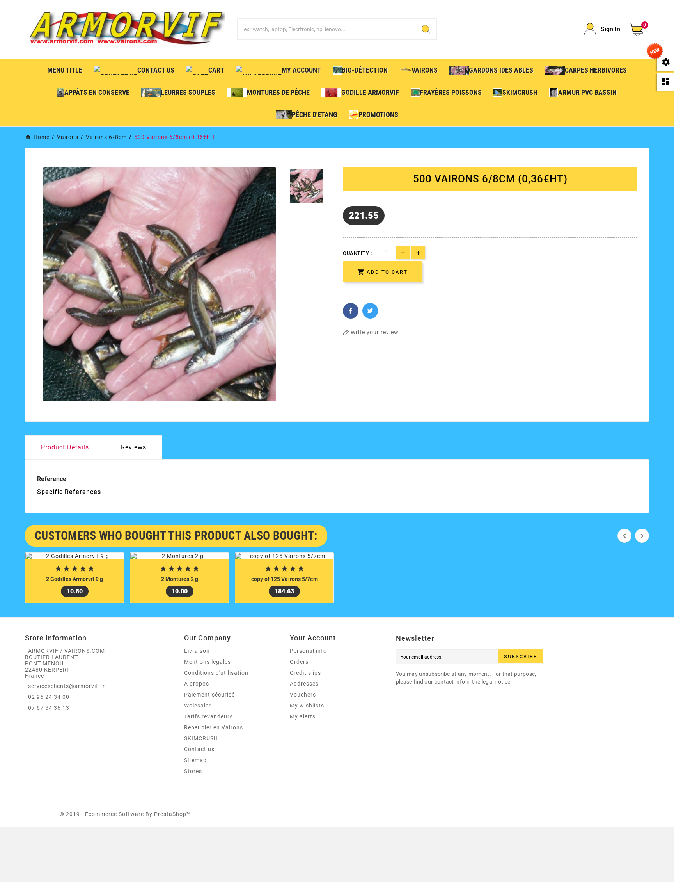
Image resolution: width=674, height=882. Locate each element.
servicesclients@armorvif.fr (66, 686)
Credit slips (305, 673)
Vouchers (303, 694)
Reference (51, 479)
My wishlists (307, 705)
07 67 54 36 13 (48, 708)
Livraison (197, 651)
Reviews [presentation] (133, 447)
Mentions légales (207, 662)
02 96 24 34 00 (48, 697)
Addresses (304, 684)
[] (443, 272)
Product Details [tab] (65, 447)
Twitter (370, 311)
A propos (196, 684)
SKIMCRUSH (201, 738)
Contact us (199, 749)
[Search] (426, 29)
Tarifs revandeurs (208, 716)
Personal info (308, 651)
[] (464, 272)
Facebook (350, 311)
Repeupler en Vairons (213, 727)
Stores (193, 771)
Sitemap (195, 760)
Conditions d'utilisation (216, 673)
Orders (299, 662)
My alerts (303, 716)
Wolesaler (197, 705)
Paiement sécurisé (209, 694)
